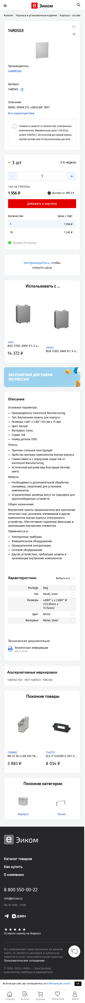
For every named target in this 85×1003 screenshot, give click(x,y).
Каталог (8, 15)
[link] (56, 588)
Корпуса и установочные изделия (36, 15)
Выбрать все (63, 578)
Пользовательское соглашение (24, 960)
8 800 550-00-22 (21, 890)
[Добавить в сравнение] (73, 33)
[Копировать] (22, 89)
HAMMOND (15, 71)
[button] (42, 50)
